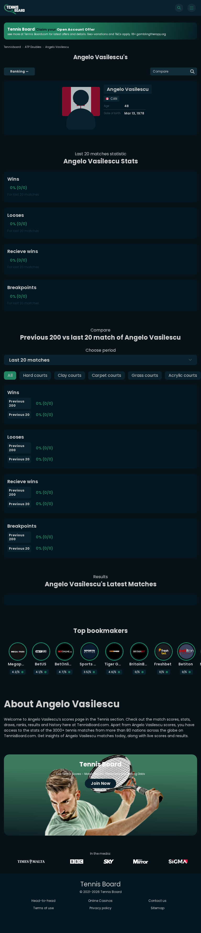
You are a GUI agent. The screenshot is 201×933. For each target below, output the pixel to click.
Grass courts (145, 375)
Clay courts (69, 375)
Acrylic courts (183, 375)
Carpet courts (106, 375)
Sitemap (157, 908)
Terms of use (43, 908)
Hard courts (35, 375)
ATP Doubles (33, 47)
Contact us (157, 900)
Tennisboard (12, 47)
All (10, 375)
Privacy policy (100, 908)
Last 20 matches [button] (29, 360)
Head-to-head (43, 900)
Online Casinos (100, 900)
